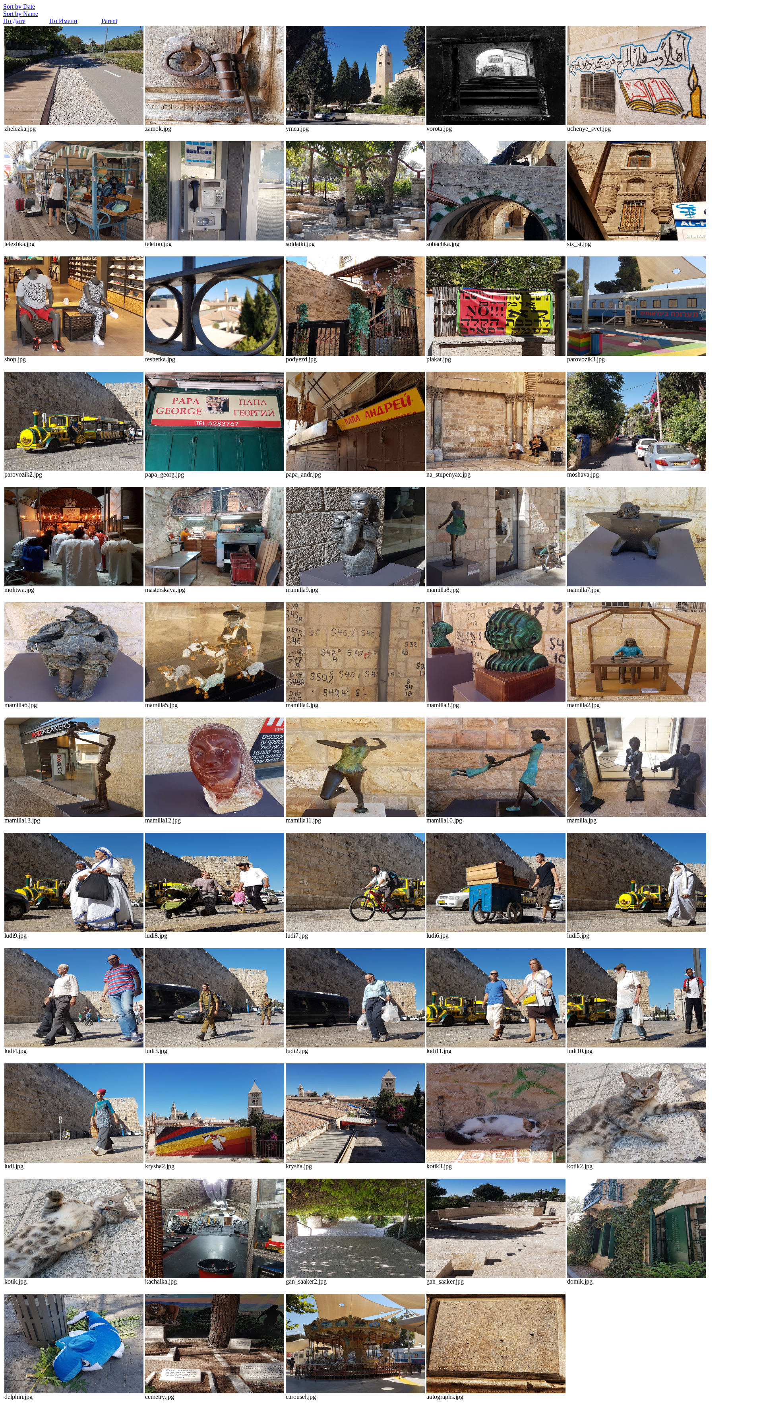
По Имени (63, 20)
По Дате (14, 20)
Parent (109, 20)
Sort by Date (19, 6)
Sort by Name (20, 13)
